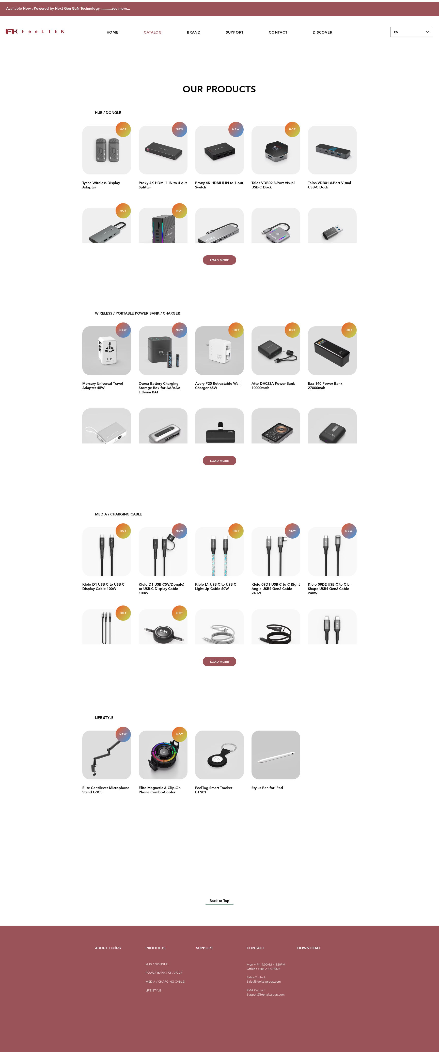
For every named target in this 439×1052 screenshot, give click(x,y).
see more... (121, 8)
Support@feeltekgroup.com (266, 994)
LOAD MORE (219, 260)
